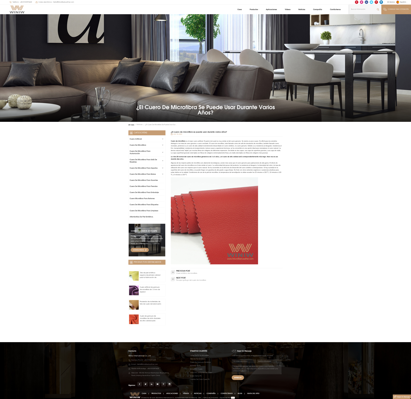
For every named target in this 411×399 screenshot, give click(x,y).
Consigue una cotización (398, 9)
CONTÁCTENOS (138, 250)
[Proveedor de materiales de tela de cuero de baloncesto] (134, 305)
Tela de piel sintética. (198, 359)
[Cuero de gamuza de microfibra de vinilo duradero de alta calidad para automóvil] (134, 319)
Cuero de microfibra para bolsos (143, 174)
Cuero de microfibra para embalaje (144, 192)
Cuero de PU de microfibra (199, 355)
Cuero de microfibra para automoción (140, 152)
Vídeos (287, 9)
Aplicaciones (271, 9)
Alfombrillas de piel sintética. (141, 217)
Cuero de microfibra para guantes (144, 180)
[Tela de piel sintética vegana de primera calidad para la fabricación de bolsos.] (134, 276)
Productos (254, 9)
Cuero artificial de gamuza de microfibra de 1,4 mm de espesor (150, 290)
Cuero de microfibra (178, 141)
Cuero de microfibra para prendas (144, 186)
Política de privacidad (210, 397)
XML (199, 397)
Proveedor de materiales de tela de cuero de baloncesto (150, 303)
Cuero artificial (136, 139)
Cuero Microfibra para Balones (142, 198)
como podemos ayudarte (144, 231)
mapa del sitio (253, 393)
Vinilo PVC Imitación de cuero (201, 372)
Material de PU (195, 366)
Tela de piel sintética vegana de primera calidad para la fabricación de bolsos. (150, 275)
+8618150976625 (26, 2)
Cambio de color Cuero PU (200, 379)
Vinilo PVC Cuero (196, 369)
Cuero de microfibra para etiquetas (144, 204)
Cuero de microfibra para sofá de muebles (143, 160)
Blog (240, 393)
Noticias (301, 9)
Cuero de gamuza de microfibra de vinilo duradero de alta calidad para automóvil (150, 318)
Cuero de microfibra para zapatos (144, 168)
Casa (239, 9)
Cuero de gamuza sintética (200, 362)
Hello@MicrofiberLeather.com (63, 2)
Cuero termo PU (196, 376)
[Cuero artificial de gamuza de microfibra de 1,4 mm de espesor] (134, 290)
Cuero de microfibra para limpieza (144, 211)
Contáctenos (335, 9)
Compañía (317, 9)
